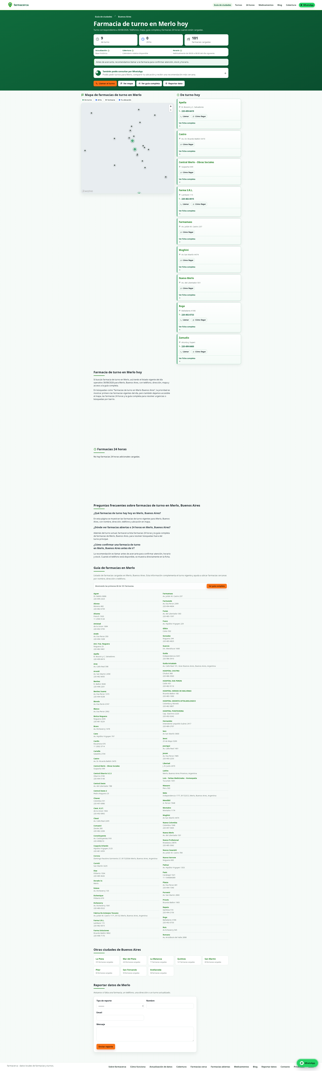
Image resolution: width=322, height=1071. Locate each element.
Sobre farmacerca (117, 1066)
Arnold (96, 671)
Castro (182, 134)
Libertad (166, 763)
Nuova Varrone (169, 857)
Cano (96, 733)
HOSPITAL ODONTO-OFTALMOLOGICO (179, 701)
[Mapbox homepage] (87, 191)
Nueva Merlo (186, 278)
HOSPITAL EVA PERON (172, 681)
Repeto (166, 907)
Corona (97, 856)
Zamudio (184, 337)
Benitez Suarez (100, 691)
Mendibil (166, 800)
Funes (165, 611)
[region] (127, 148)
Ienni (165, 738)
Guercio (166, 646)
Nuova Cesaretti (170, 850)
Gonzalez (167, 636)
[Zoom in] (171, 106)
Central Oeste (99, 783)
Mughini (184, 249)
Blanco (96, 709)
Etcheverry (98, 903)
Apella (182, 102)
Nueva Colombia (170, 822)
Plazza (165, 882)
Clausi (96, 818)
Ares (95, 664)
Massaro (166, 785)
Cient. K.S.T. (99, 808)
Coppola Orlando (101, 846)
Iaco (164, 731)
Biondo (97, 701)
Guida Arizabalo (169, 663)
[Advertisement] (161, 424)
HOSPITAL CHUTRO (171, 671)
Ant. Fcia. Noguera (102, 644)
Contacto (285, 1066)
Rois (164, 927)
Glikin (165, 628)
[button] (134, 136)
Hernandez (167, 721)
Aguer (96, 593)
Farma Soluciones (101, 930)
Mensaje (100, 1024)
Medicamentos (266, 5)
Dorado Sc (98, 881)
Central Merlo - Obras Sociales (196, 162)
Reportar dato (175, 83)
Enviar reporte (106, 1046)
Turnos (238, 5)
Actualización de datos (161, 1066)
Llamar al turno (107, 83)
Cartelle (97, 751)
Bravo (96, 726)
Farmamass (185, 221)
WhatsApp (308, 5)
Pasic (165, 872)
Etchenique (98, 895)
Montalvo (167, 808)
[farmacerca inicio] (19, 5)
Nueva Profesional (171, 840)
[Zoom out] (171, 110)
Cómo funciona (138, 1066)
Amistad (97, 624)
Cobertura (291, 5)
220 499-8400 (188, 346)
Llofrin (165, 771)
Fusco (165, 621)
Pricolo (166, 900)
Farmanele (167, 601)
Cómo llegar (200, 116)
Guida (165, 653)
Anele (96, 634)
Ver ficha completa (187, 124)
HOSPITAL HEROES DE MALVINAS (177, 691)
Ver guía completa (151, 83)
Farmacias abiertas (220, 1066)
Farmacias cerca (199, 1066)
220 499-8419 (188, 111)
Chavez (97, 798)
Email (99, 1012)
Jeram (165, 753)
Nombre (150, 1000)
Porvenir (166, 892)
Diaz (95, 870)
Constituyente (100, 836)
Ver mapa (128, 83)
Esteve (96, 888)
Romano (166, 935)
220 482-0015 (188, 199)
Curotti (97, 863)
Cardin (96, 741)
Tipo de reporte (104, 1000)
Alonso (97, 603)
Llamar (186, 116)
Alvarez (97, 613)
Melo (165, 793)
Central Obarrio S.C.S (103, 773)
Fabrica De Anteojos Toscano (106, 913)
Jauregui (166, 746)
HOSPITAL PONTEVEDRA (173, 711)
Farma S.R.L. (186, 190)
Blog (279, 5)
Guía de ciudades (222, 5)
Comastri (98, 826)
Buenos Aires (124, 16)
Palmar (166, 865)
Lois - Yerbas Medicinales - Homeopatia (180, 778)
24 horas (250, 5)
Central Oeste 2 (100, 791)
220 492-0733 (188, 314)
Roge (182, 306)
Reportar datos (269, 1066)
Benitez (97, 681)
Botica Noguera (100, 716)
